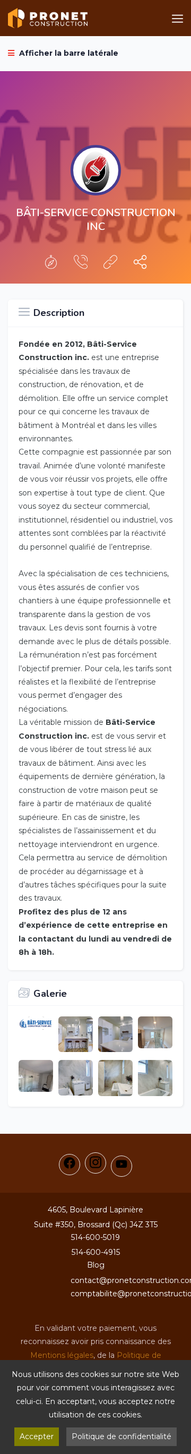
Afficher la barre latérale (67, 53)
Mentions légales (61, 1355)
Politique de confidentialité (121, 1436)
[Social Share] (140, 264)
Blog (96, 1265)
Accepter (37, 1436)
